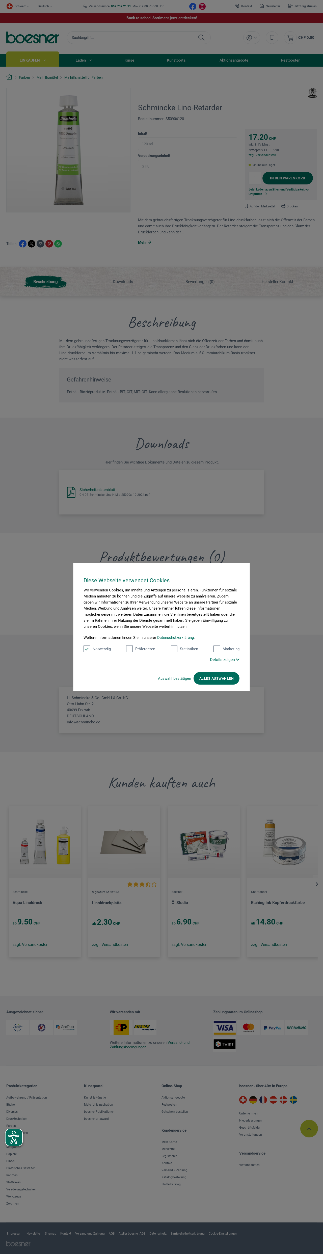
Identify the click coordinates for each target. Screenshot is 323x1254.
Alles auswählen (216, 678)
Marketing (231, 649)
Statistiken (189, 649)
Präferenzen (145, 649)
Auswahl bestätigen (174, 678)
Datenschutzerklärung (175, 637)
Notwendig (102, 649)
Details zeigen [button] (223, 659)
